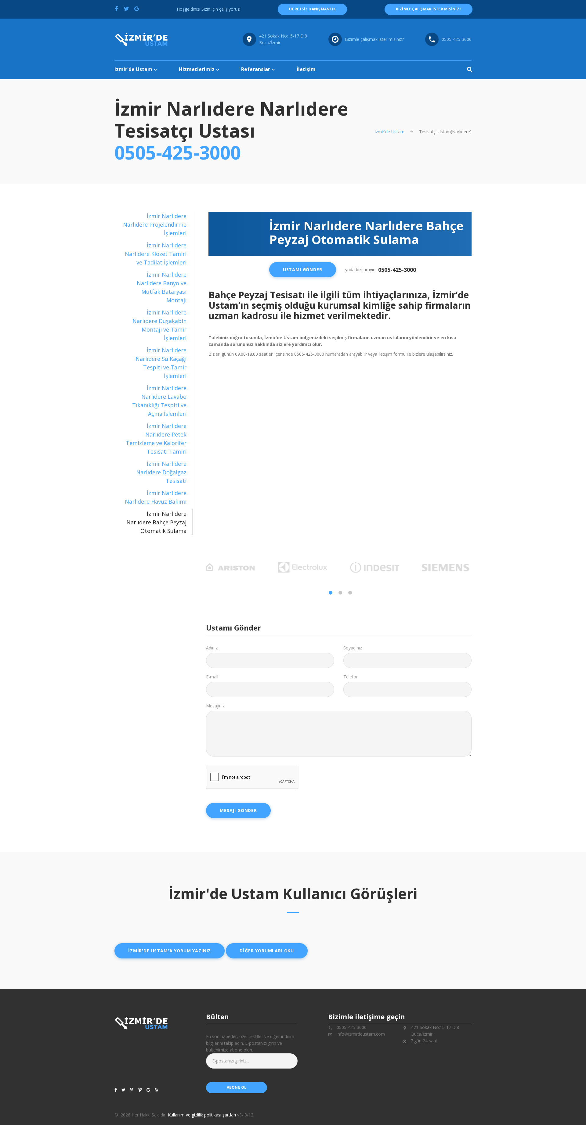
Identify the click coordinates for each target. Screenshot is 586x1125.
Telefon (351, 677)
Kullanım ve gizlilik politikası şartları (202, 1115)
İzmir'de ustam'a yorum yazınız (169, 951)
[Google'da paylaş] (136, 8)
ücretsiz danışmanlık (312, 9)
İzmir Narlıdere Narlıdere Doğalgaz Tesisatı (161, 472)
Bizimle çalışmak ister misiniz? (374, 39)
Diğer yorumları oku (267, 951)
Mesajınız (215, 706)
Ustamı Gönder (302, 269)
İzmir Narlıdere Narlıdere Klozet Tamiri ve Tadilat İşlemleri (155, 254)
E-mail (212, 677)
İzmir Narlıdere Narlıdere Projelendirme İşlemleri (154, 224)
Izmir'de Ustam (133, 69)
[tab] (153, 224)
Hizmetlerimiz (197, 69)
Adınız (212, 648)
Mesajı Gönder (238, 810)
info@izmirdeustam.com (361, 1034)
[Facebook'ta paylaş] (116, 8)
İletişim (306, 69)
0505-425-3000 (457, 39)
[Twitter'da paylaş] (126, 8)
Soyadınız (352, 648)
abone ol (237, 1087)
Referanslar (255, 69)
